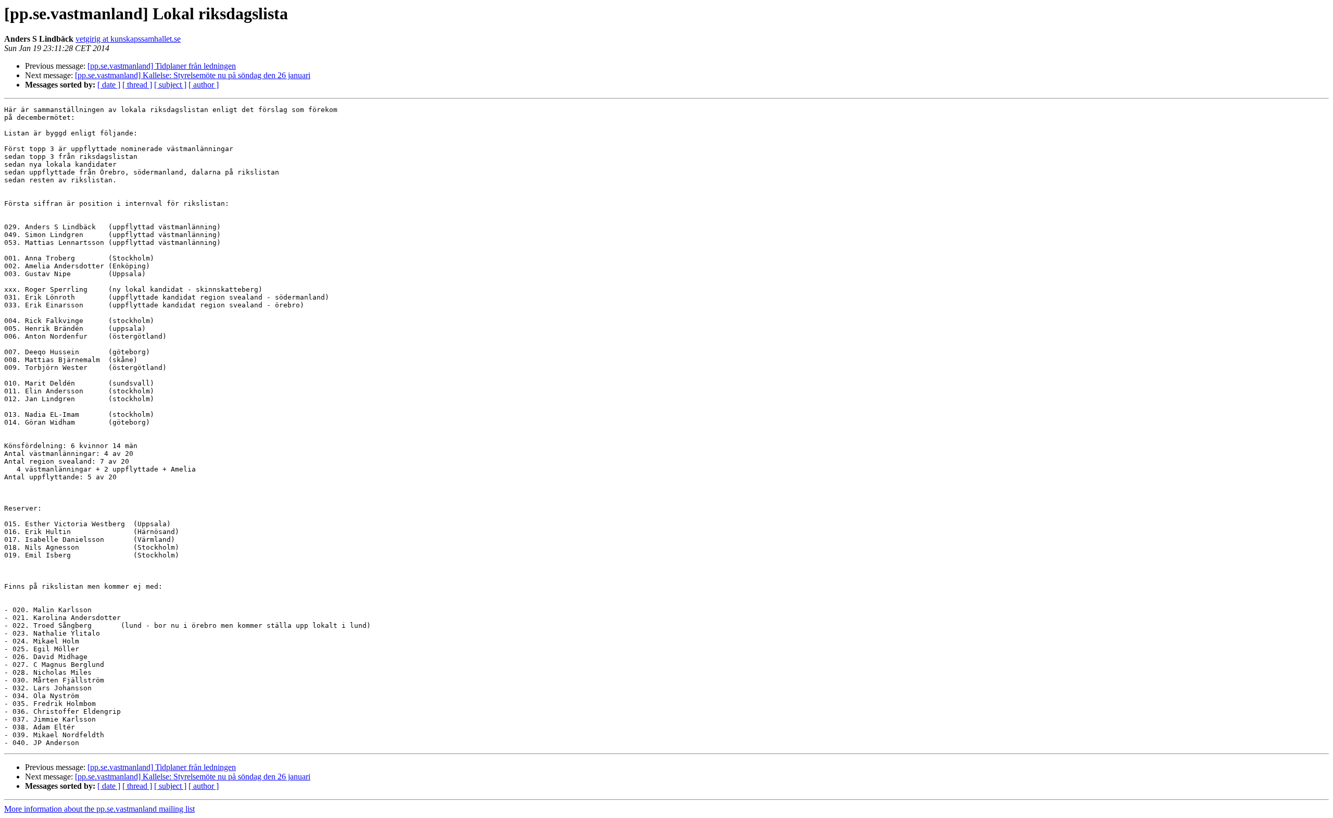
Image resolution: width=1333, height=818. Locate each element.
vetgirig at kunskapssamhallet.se (128, 38)
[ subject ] (170, 84)
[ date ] (108, 84)
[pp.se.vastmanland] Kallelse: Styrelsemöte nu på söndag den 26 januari (192, 75)
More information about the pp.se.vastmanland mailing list (99, 808)
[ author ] (203, 84)
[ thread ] (137, 84)
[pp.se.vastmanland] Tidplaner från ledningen (161, 65)
